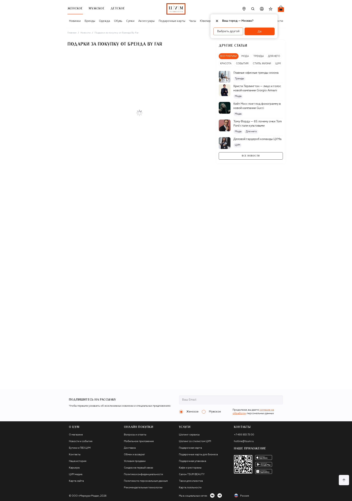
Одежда (104, 21)
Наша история (77, 461)
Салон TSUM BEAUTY (192, 474)
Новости (85, 33)
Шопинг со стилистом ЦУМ (195, 441)
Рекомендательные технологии (143, 487)
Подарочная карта (190, 448)
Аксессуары (146, 21)
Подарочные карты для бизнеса (198, 454)
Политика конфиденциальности (143, 474)
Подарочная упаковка (192, 461)
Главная (71, 33)
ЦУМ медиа (75, 474)
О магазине (76, 435)
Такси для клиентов (191, 481)
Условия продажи (135, 461)
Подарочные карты (172, 21)
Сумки (130, 21)
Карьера (74, 468)
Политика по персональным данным (146, 481)
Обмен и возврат (134, 454)
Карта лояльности (190, 487)
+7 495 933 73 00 (244, 435)
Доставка (130, 448)
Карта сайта (76, 481)
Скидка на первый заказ (138, 468)
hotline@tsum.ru (244, 441)
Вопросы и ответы (135, 435)
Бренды (90, 21)
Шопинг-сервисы (189, 435)
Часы (192, 21)
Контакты (74, 454)
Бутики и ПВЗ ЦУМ (80, 448)
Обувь (118, 21)
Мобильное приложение (139, 441)
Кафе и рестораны (190, 468)
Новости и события (80, 441)
